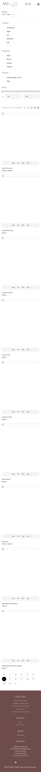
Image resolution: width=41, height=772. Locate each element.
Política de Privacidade (20, 706)
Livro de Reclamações (20, 712)
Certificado (20, 709)
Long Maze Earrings (7, 230)
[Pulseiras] (5, 66)
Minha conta (20, 725)
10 (27, 679)
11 (33, 679)
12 (4, 683)
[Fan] (5, 35)
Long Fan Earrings (7, 168)
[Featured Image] (20, 138)
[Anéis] (5, 55)
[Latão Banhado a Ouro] (5, 77)
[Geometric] (5, 39)
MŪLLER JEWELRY (9, 767)
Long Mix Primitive (7, 293)
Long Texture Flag (7, 417)
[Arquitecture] (5, 27)
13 (10, 683)
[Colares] (5, 63)
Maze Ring (5, 541)
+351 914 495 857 (20, 753)
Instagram (20, 735)
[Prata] (5, 81)
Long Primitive (6, 355)
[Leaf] (5, 42)
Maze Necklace (6, 479)
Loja (20, 722)
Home (3, 14)
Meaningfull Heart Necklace (9, 604)
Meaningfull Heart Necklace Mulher (12, 666)
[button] (35, 763)
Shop (8, 14)
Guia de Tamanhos (20, 700)
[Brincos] (5, 59)
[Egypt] (5, 31)
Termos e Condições (20, 703)
